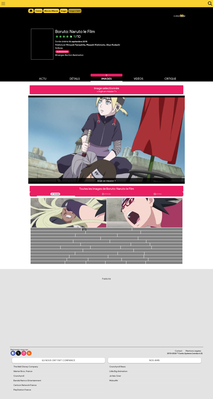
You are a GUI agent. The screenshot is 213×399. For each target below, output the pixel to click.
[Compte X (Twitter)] (18, 353)
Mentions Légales (193, 351)
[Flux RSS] (29, 353)
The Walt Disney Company (25, 366)
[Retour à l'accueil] (105, 3)
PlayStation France (22, 390)
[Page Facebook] (13, 353)
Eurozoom (62, 51)
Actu (42, 78)
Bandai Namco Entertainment (27, 380)
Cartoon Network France (25, 385)
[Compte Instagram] (23, 353)
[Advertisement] (106, 309)
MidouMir (113, 380)
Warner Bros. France (22, 371)
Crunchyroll (18, 376)
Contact (178, 351)
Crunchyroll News (117, 366)
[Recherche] (209, 3)
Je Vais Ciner (115, 376)
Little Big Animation (118, 371)
